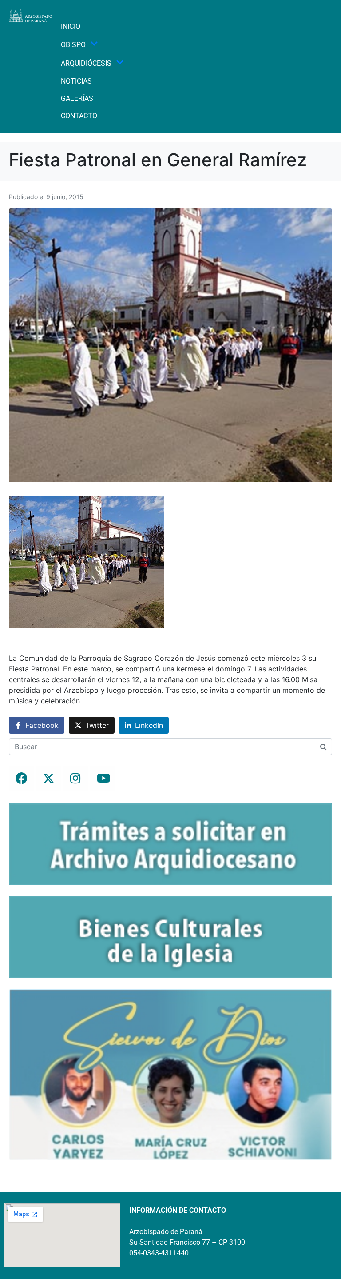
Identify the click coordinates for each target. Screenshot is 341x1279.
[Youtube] (102, 778)
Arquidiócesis (86, 63)
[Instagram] (75, 778)
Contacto (79, 116)
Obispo (73, 44)
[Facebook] (21, 778)
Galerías (77, 98)
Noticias (76, 81)
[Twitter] (48, 778)
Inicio (70, 26)
